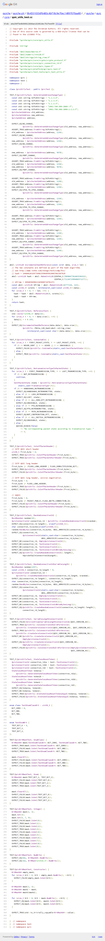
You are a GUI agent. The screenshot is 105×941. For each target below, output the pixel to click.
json (100, 936)
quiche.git (18, 13)
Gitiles (16, 936)
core (7, 17)
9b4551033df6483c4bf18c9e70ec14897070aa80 (54, 13)
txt (93, 936)
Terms (31, 936)
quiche (7, 13)
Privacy (24, 936)
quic (98, 13)
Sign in (99, 4)
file (59, 24)
